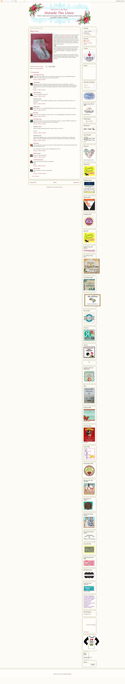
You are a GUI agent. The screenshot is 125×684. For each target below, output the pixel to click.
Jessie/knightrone (37, 74)
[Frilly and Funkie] (92, 273)
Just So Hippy (36, 68)
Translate (89, 34)
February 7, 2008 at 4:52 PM (39, 157)
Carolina (35, 82)
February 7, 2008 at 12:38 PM (39, 132)
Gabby (34, 143)
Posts (86, 85)
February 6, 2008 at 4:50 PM (39, 79)
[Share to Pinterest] (54, 66)
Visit (86, 631)
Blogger (69, 674)
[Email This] (49, 66)
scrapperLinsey (87, 614)
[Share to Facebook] (53, 66)
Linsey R (87, 41)
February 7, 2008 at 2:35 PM (39, 140)
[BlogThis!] (50, 66)
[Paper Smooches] (92, 306)
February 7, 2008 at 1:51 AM (39, 89)
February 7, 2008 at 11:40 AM (39, 123)
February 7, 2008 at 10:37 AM (39, 110)
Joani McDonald (37, 159)
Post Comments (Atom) (57, 187)
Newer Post (33, 182)
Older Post (76, 182)
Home (54, 182)
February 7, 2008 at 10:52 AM (39, 116)
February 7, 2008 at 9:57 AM (39, 103)
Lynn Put (35, 168)
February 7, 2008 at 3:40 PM (39, 150)
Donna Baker (36, 119)
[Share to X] (52, 66)
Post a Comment (35, 176)
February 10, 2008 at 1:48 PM (39, 173)
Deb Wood (35, 153)
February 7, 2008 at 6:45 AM (39, 96)
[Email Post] (46, 66)
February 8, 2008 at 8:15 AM (39, 165)
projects (41, 68)
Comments (88, 87)
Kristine (35, 106)
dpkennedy (35, 92)
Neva (34, 112)
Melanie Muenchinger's (66, 36)
